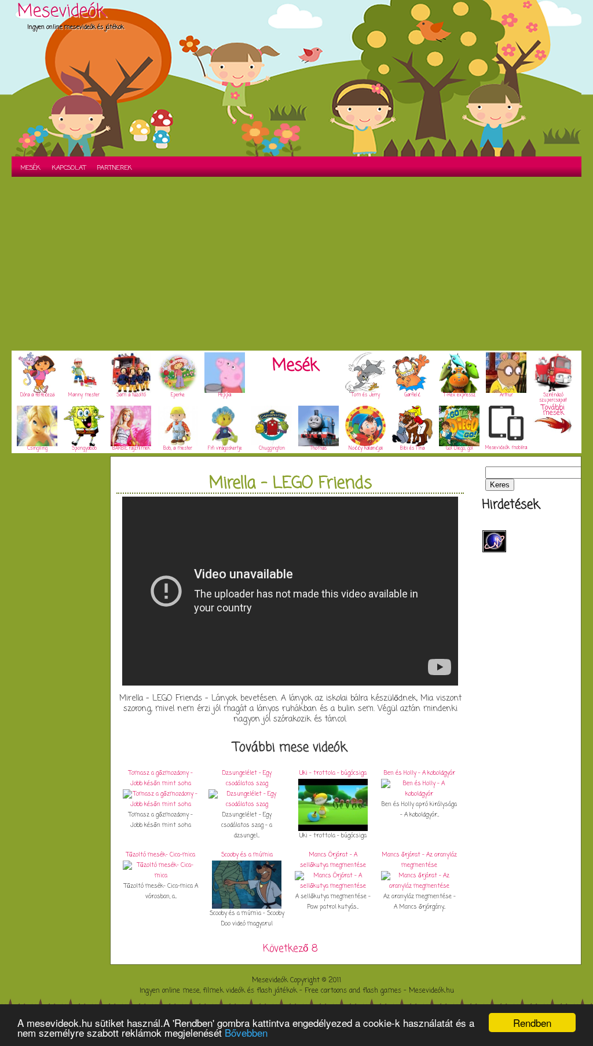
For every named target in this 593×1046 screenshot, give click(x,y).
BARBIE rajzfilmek (131, 448)
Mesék (30, 168)
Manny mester (84, 395)
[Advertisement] (296, 264)
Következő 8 (290, 949)
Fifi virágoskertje (225, 448)
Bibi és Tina (412, 448)
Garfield (412, 395)
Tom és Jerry (366, 395)
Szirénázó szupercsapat (553, 398)
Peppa (224, 395)
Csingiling (37, 448)
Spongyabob (84, 448)
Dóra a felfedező (37, 395)
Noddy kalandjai (366, 448)
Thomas (318, 448)
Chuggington (272, 448)
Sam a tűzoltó (131, 395)
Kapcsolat (69, 168)
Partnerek (114, 168)
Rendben (532, 1022)
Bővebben (246, 1032)
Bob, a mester (177, 448)
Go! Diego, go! (459, 448)
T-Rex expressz (459, 395)
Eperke (178, 395)
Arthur (506, 395)
